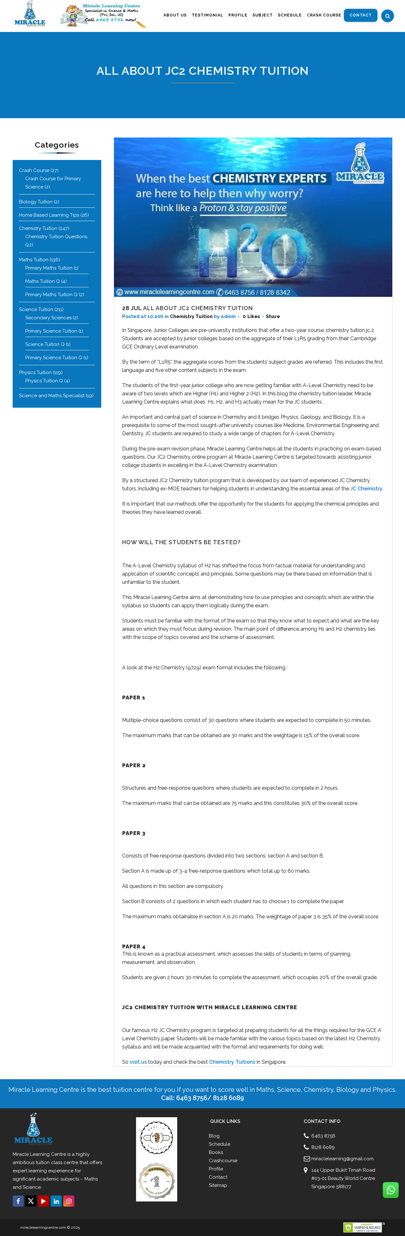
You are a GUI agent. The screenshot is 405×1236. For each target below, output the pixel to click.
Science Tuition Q (45, 344)
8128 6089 (323, 1147)
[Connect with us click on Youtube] (43, 1201)
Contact (218, 1177)
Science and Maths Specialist (51, 395)
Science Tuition (36, 309)
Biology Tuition (36, 202)
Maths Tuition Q (42, 281)
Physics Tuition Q (44, 381)
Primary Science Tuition (51, 331)
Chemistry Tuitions (232, 1062)
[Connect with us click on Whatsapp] (391, 1190)
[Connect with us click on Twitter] (30, 1201)
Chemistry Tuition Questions (56, 236)
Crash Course (34, 170)
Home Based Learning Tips (49, 215)
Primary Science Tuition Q (53, 357)
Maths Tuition (33, 260)
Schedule (219, 1144)
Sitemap (218, 1185)
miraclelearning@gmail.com (342, 1159)
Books (216, 1152)
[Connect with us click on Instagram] (68, 1201)
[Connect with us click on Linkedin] (56, 1201)
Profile (216, 1169)
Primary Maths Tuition (48, 268)
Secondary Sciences (48, 318)
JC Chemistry (366, 489)
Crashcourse (223, 1160)
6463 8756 (323, 1136)
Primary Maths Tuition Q (51, 294)
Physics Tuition (35, 372)
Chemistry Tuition (38, 228)
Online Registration (29, 1211)
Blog (214, 1136)
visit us (138, 1062)
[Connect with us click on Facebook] (18, 1201)
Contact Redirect (61, 1211)
